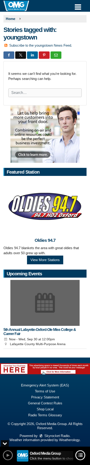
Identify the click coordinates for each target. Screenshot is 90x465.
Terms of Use (45, 391)
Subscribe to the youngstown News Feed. (40, 45)
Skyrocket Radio (56, 436)
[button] (78, 5)
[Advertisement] (45, 134)
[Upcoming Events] (45, 303)
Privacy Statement (45, 397)
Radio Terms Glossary (45, 415)
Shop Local (45, 409)
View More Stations (45, 260)
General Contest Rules (45, 403)
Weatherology (69, 440)
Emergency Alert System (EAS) (45, 385)
